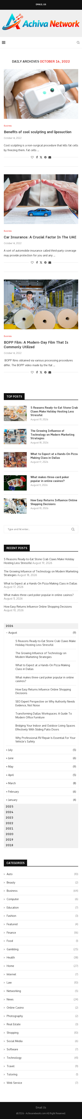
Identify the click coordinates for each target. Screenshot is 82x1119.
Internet (42, 974)
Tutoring (42, 1074)
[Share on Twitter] (41, 157)
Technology (42, 1057)
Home (42, 965)
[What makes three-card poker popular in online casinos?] (15, 483)
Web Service (42, 1082)
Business (42, 890)
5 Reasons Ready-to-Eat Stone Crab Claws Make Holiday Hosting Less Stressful (54, 411)
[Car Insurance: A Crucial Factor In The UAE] (41, 199)
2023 (9, 817)
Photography (42, 1016)
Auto (42, 874)
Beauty (42, 882)
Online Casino (42, 1007)
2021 (9, 828)
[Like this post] (32, 157)
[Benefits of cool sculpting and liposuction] (41, 94)
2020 (9, 834)
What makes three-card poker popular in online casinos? (50, 479)
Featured (42, 924)
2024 (9, 812)
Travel (42, 1066)
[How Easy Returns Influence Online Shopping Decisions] (15, 506)
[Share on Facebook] (37, 157)
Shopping (42, 1032)
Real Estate (42, 1024)
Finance (42, 932)
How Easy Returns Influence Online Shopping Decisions (54, 502)
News (42, 999)
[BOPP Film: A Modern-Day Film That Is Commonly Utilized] (41, 304)
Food (42, 940)
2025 (9, 806)
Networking (42, 991)
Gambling (42, 949)
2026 (9, 626)
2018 (9, 845)
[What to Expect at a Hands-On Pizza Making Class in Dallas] (15, 459)
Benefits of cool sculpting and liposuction (38, 132)
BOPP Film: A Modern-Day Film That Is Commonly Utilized (36, 344)
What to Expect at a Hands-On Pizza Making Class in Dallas (54, 456)
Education (42, 907)
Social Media (42, 1041)
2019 (9, 839)
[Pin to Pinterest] (45, 157)
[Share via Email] (49, 157)
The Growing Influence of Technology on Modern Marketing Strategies (52, 434)
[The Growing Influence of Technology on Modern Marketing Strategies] (15, 436)
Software (42, 1049)
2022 (9, 823)
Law (42, 982)
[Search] (78, 42)
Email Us (41, 4)
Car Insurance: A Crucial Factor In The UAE (40, 237)
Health (42, 957)
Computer (42, 899)
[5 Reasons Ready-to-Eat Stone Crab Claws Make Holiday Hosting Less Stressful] (15, 413)
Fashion (42, 915)
